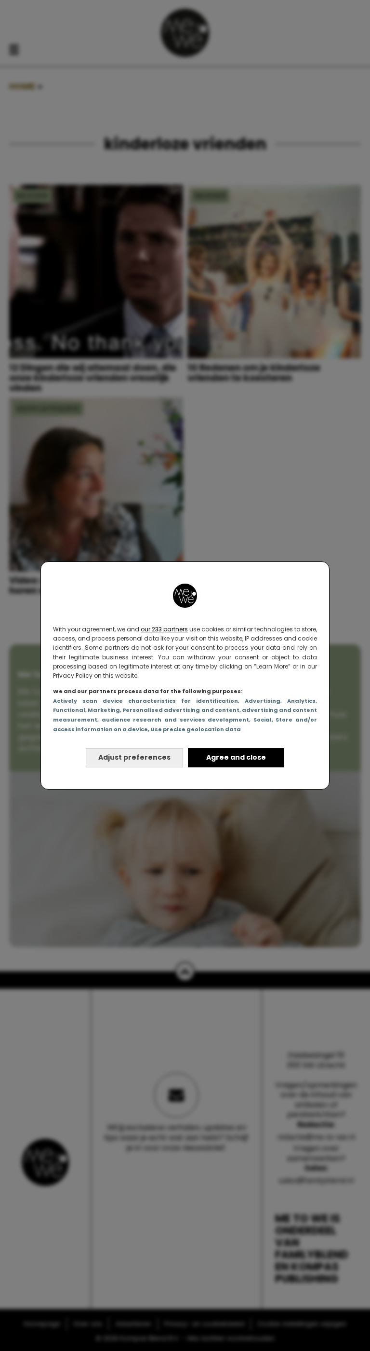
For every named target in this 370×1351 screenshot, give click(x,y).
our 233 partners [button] (164, 629)
